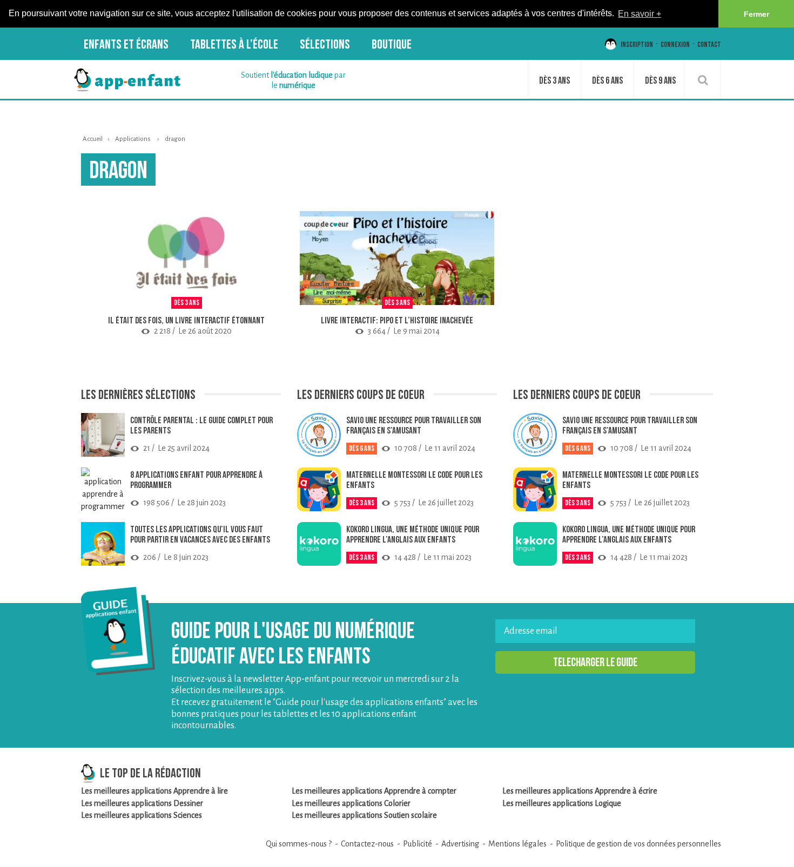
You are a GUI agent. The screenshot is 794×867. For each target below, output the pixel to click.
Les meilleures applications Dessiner (142, 803)
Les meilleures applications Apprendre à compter (374, 791)
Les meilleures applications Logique (561, 803)
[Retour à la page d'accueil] (127, 79)
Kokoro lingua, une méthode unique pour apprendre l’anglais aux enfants (412, 535)
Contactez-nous (367, 844)
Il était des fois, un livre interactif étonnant (186, 321)
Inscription (637, 44)
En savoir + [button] (639, 13)
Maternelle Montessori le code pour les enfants (414, 480)
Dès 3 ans (554, 80)
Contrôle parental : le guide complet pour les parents (201, 426)
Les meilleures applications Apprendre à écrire (579, 791)
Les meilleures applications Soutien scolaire (364, 815)
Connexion (675, 44)
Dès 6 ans (607, 80)
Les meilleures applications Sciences (141, 815)
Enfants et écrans (126, 44)
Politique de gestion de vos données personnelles (638, 844)
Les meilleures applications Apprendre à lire (154, 791)
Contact (709, 44)
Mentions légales (517, 844)
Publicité (417, 844)
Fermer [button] (756, 14)
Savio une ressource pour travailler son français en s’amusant (413, 426)
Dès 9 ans (660, 80)
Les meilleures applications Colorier (351, 803)
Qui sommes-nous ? (299, 844)
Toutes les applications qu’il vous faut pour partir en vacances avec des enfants (200, 535)
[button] (595, 662)
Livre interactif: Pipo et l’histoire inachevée (397, 321)
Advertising (460, 844)
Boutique (392, 44)
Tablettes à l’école (234, 44)
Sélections (325, 44)
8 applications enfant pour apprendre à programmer (196, 480)
